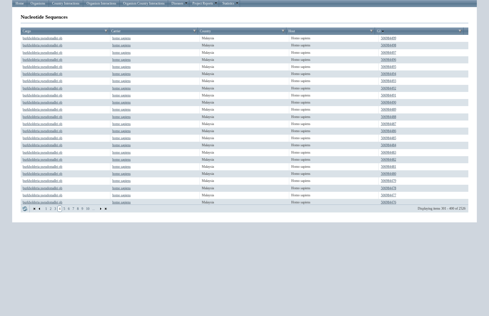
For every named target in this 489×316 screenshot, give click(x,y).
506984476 (388, 202)
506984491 (388, 95)
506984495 (388, 67)
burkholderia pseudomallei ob (42, 38)
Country (205, 31)
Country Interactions (66, 3)
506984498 (388, 45)
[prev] (39, 208)
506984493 (388, 81)
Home (20, 3)
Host (291, 31)
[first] (34, 208)
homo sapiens (121, 38)
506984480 (388, 174)
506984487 (388, 124)
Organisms (38, 3)
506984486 (388, 131)
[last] (105, 208)
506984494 (388, 74)
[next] (100, 208)
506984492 (388, 88)
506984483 (388, 152)
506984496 (388, 60)
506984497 (388, 53)
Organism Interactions (101, 3)
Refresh (25, 209)
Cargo (27, 31)
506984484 (388, 145)
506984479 (388, 181)
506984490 (388, 102)
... (93, 209)
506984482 (388, 160)
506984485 (388, 138)
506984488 (388, 117)
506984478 (388, 188)
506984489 (388, 109)
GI (379, 31)
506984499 (388, 38)
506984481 (388, 167)
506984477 (388, 195)
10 (87, 209)
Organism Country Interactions (144, 3)
